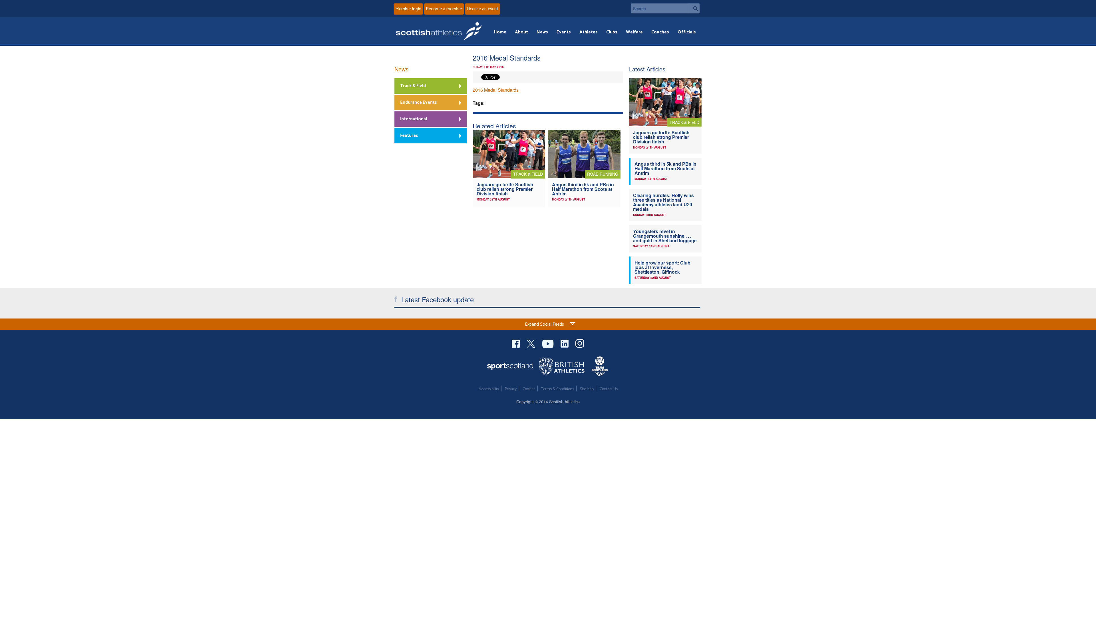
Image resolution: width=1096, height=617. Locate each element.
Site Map (587, 389)
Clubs (611, 32)
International (413, 119)
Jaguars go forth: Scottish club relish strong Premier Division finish (505, 189)
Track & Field (413, 85)
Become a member (444, 9)
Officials (687, 32)
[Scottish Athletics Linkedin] (565, 343)
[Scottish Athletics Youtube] (548, 343)
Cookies (529, 389)
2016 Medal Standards (496, 90)
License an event (482, 9)
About (521, 32)
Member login (408, 9)
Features (409, 135)
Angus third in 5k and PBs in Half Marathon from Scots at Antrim (583, 189)
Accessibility (489, 389)
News (542, 32)
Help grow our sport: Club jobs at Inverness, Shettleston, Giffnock (662, 267)
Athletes (588, 32)
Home (500, 32)
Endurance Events (418, 102)
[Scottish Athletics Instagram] (579, 343)
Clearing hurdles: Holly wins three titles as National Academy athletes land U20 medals (663, 202)
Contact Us (609, 389)
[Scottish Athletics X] (532, 343)
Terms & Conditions (557, 389)
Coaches (660, 32)
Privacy (511, 389)
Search (694, 8)
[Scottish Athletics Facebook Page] (516, 343)
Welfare (634, 32)
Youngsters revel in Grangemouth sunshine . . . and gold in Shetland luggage (665, 236)
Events (564, 32)
